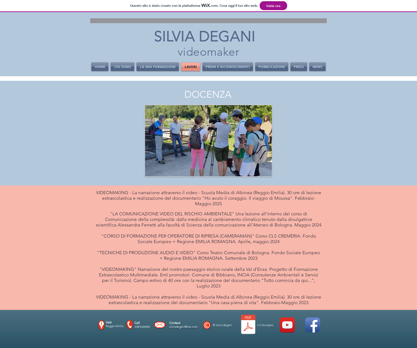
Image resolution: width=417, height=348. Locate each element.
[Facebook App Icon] (312, 325)
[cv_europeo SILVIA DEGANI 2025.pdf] (248, 325)
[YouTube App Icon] (287, 325)
